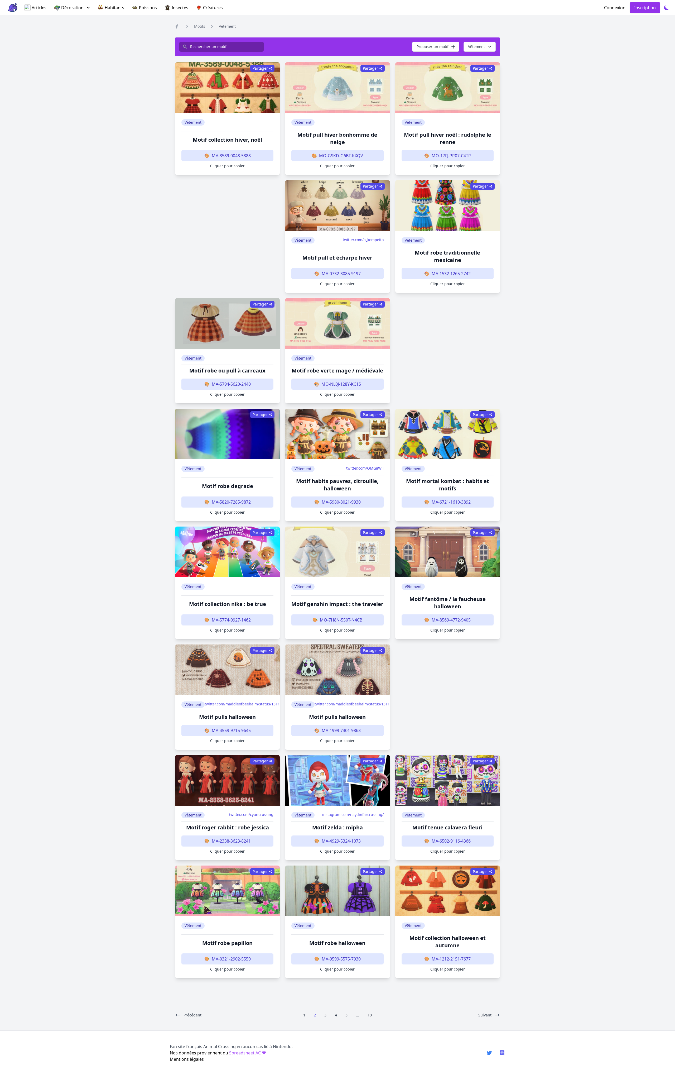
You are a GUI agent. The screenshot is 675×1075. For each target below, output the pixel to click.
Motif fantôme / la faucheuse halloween (447, 602)
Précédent (192, 1014)
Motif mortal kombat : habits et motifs (447, 484)
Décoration (72, 8)
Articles (39, 8)
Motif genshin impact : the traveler (337, 604)
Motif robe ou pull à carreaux (227, 370)
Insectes (180, 8)
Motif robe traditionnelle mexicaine (447, 256)
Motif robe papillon (227, 943)
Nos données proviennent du (218, 1053)
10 (370, 1014)
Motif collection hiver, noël (227, 139)
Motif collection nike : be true (227, 604)
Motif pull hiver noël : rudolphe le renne (447, 138)
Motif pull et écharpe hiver (337, 257)
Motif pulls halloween (227, 716)
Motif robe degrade (227, 486)
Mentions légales (187, 1059)
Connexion (614, 8)
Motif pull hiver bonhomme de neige (337, 138)
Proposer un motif (433, 46)
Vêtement (227, 26)
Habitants (114, 8)
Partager (260, 68)
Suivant (484, 1014)
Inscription (645, 8)
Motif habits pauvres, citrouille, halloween (337, 484)
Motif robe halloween (337, 943)
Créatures (213, 8)
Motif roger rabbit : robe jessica (227, 827)
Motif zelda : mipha (337, 827)
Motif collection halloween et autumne (447, 941)
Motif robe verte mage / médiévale (337, 370)
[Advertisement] (227, 232)
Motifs (199, 26)
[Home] (177, 26)
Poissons (148, 8)
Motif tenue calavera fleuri (447, 827)
